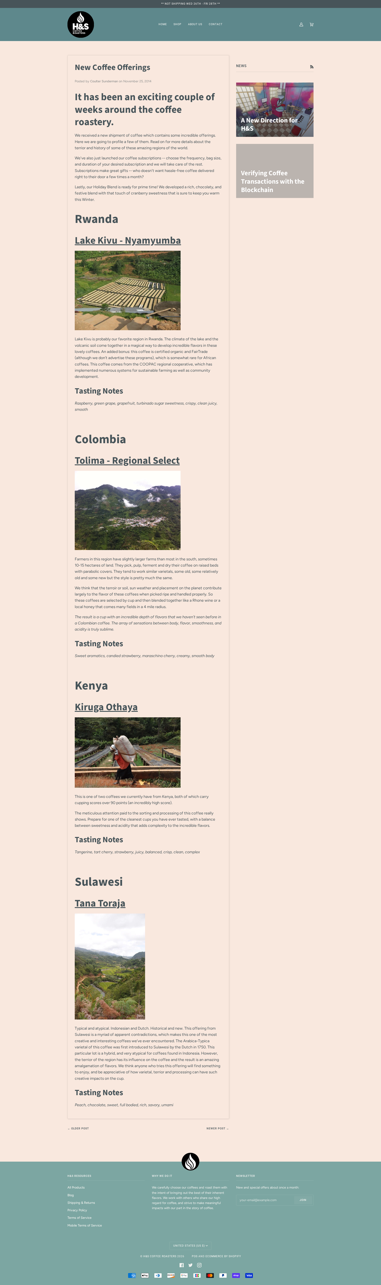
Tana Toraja (100, 903)
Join (303, 1200)
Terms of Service (79, 1218)
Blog (70, 1195)
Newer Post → (218, 1128)
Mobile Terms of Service (84, 1225)
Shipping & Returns (81, 1203)
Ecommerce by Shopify (223, 1256)
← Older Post (78, 1128)
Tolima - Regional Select (127, 461)
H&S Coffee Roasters (159, 1256)
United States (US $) (189, 1245)
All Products (76, 1187)
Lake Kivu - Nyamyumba (128, 241)
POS (195, 1256)
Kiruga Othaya (106, 707)
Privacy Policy (77, 1210)
